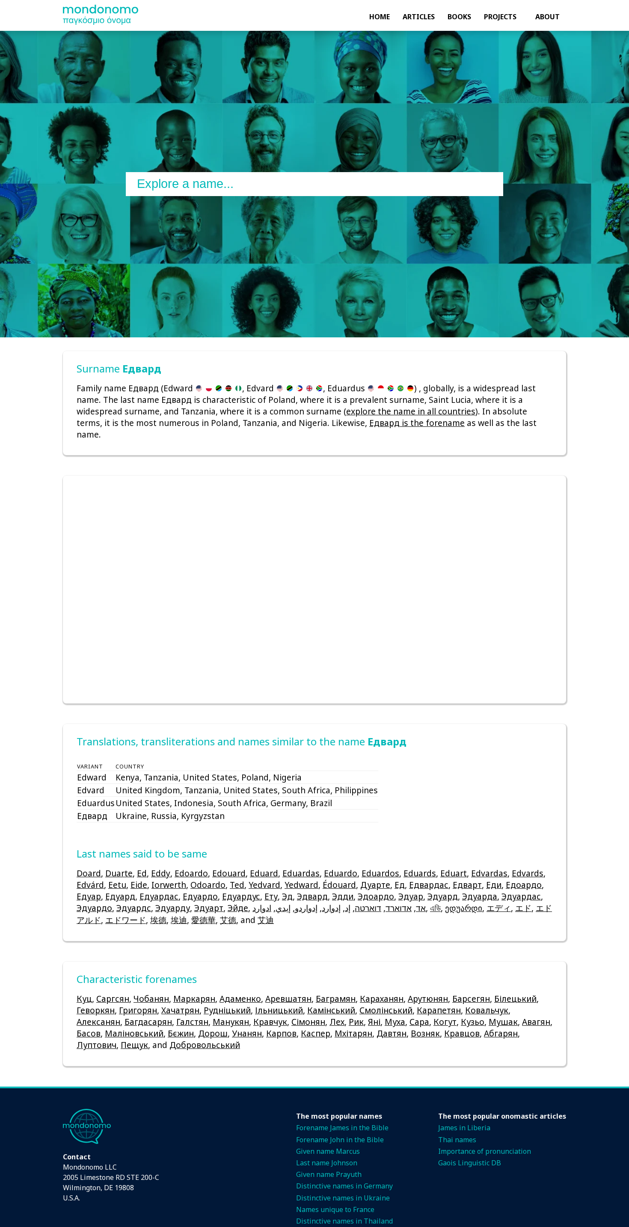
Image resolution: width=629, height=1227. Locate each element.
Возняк (425, 1033)
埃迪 (179, 920)
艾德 (228, 920)
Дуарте (375, 884)
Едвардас (428, 884)
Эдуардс (133, 908)
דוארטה (368, 908)
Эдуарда (479, 896)
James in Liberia (464, 1127)
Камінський (331, 1010)
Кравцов (462, 1033)
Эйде (238, 908)
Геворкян (96, 1010)
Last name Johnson (326, 1162)
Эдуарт (208, 908)
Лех (336, 1021)
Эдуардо (94, 908)
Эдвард (312, 896)
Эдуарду (172, 908)
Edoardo (191, 873)
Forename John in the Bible (340, 1139)
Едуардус (241, 896)
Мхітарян (353, 1033)
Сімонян (308, 1021)
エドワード (125, 920)
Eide (139, 884)
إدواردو (306, 908)
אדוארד (399, 908)
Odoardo (207, 884)
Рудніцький (227, 1010)
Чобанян (151, 998)
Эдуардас (521, 896)
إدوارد (331, 908)
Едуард (120, 896)
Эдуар (410, 896)
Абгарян (501, 1033)
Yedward (301, 884)
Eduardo (340, 873)
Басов (89, 1033)
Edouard (229, 873)
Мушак (503, 1021)
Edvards (527, 873)
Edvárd (90, 884)
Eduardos (380, 873)
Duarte (119, 873)
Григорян (138, 1010)
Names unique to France (335, 1209)
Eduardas (301, 873)
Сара (419, 1021)
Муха (395, 1021)
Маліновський (134, 1033)
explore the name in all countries (410, 411)
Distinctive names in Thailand (344, 1221)
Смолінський (385, 1010)
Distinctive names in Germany (344, 1186)
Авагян (536, 1021)
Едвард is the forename (417, 423)
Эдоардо (376, 896)
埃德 (158, 920)
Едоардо (524, 884)
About (547, 16)
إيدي (283, 908)
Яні (374, 1021)
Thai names (457, 1139)
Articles (419, 16)
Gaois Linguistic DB (469, 1162)
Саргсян (112, 998)
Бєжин (181, 1033)
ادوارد (261, 908)
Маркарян (194, 998)
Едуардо (200, 896)
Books (459, 16)
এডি (435, 908)
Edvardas (489, 873)
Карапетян (439, 1010)
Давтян (391, 1033)
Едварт (467, 884)
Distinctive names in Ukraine (343, 1198)
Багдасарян (148, 1021)
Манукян (231, 1021)
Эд (287, 896)
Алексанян (98, 1021)
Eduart (453, 873)
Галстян (192, 1021)
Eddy (160, 873)
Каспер (315, 1033)
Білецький (515, 998)
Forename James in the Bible (342, 1127)
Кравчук (270, 1021)
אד (421, 908)
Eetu (117, 884)
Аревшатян (288, 998)
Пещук (134, 1045)
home (379, 16)
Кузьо (472, 1021)
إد (347, 908)
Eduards (420, 873)
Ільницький (279, 1010)
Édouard (339, 884)
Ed (142, 873)
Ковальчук (486, 1010)
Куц (84, 998)
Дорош (213, 1033)
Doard (89, 873)
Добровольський (204, 1045)
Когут (445, 1021)
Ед (400, 884)
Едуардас (158, 896)
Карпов (281, 1033)
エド (523, 908)
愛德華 (203, 920)
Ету (271, 896)
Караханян (382, 998)
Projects (500, 16)
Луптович (96, 1045)
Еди (493, 884)
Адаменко (240, 998)
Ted (237, 884)
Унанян (247, 1033)
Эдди (342, 896)
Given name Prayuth (329, 1174)
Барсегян (471, 998)
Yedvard (264, 884)
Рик (356, 1021)
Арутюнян (428, 998)
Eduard (264, 873)
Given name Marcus (328, 1151)
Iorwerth (168, 884)
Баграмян (336, 998)
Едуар (89, 896)
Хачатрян (180, 1010)
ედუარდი (463, 908)
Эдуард (442, 896)
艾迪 (266, 920)
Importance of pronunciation (484, 1151)
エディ (499, 908)
